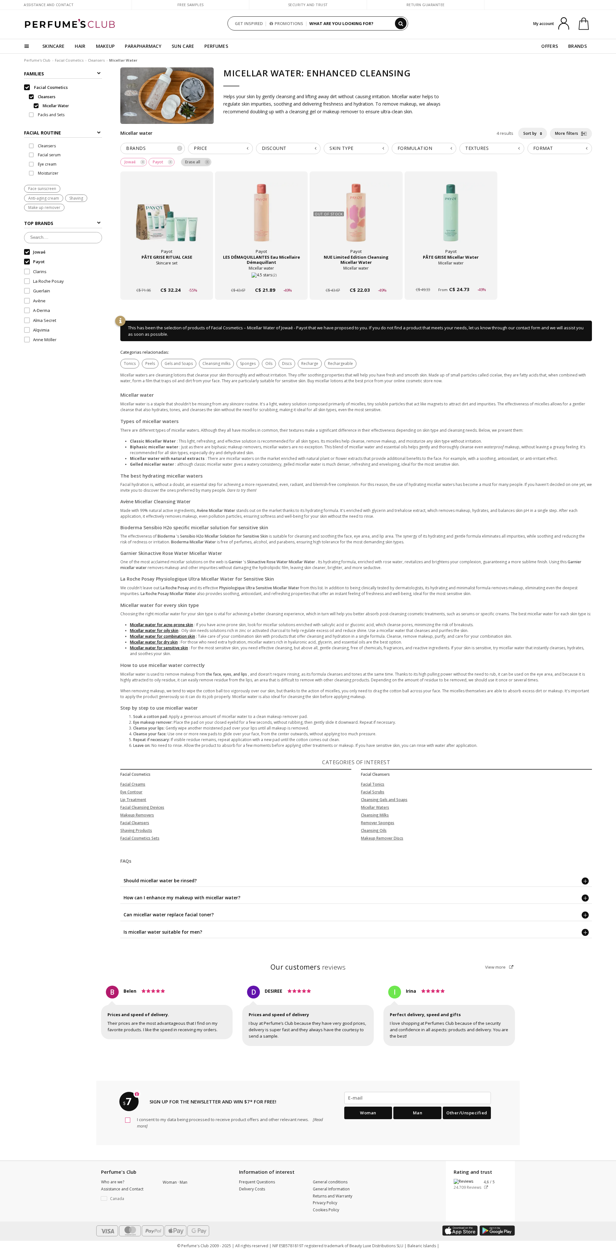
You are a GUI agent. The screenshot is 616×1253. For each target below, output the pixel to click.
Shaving (76, 198)
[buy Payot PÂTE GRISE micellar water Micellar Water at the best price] (451, 219)
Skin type (341, 148)
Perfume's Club (37, 60)
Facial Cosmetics (69, 60)
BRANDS (577, 46)
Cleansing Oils (374, 830)
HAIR (80, 46)
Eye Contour (131, 792)
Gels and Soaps (179, 363)
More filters (567, 133)
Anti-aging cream (43, 198)
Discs (287, 363)
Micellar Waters (375, 807)
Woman (368, 1113)
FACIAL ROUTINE (42, 133)
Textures (477, 148)
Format (543, 148)
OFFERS (549, 46)
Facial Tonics (372, 784)
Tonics (130, 363)
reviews (308, 967)
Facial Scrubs (372, 792)
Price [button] (200, 148)
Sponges (248, 363)
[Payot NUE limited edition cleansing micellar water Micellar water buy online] (356, 277)
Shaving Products (136, 830)
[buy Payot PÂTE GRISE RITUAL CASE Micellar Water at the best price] (167, 219)
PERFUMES (216, 46)
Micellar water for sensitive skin (159, 648)
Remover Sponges (377, 822)
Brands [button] (153, 148)
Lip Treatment (133, 799)
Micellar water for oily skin (154, 630)
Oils (268, 363)
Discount (274, 148)
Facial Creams (132, 784)
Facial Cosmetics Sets (139, 838)
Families (34, 74)
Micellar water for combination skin (162, 636)
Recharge (309, 363)
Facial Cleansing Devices (142, 807)
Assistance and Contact (48, 4)
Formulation (415, 148)
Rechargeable (340, 363)
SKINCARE (53, 46)
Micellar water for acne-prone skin (161, 624)
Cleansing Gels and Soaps (384, 799)
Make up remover (44, 207)
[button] (127, 1199)
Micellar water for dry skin (154, 642)
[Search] (400, 23)
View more (496, 967)
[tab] (63, 132)
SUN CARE (183, 46)
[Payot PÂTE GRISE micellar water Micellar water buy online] (451, 277)
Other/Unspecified (466, 1113)
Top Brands (38, 223)
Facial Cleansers (134, 822)
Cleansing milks (216, 363)
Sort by (530, 133)
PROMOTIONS (289, 23)
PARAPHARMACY (143, 46)
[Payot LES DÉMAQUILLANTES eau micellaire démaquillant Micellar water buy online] (261, 277)
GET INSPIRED (249, 23)
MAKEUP (105, 46)
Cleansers (96, 60)
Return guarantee (425, 4)
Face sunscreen (42, 189)
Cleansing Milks (375, 815)
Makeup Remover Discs (382, 838)
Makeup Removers (137, 815)
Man (418, 1113)
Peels (150, 363)
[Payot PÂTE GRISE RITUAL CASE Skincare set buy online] (166, 277)
